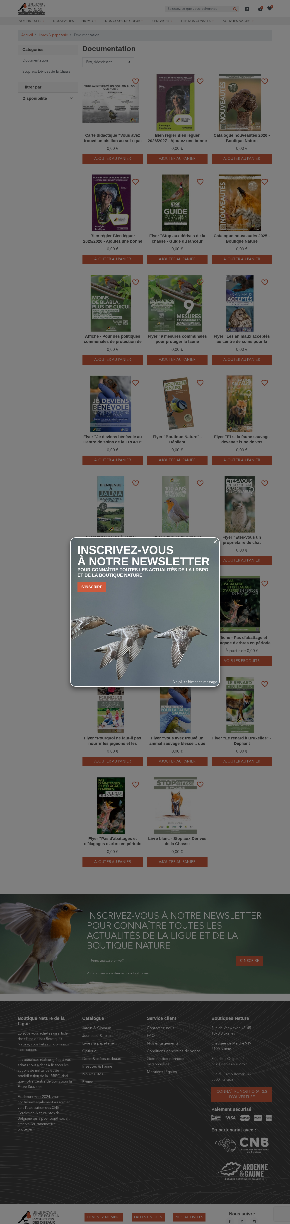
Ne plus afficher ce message (195, 682)
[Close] (215, 542)
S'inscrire (91, 587)
